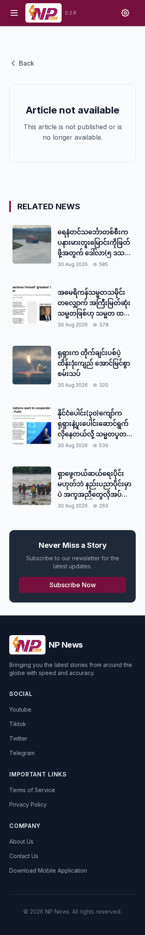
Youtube (20, 709)
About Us (21, 841)
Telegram (22, 752)
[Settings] (125, 13)
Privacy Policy (28, 804)
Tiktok (17, 723)
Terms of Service (32, 789)
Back (26, 63)
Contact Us (23, 855)
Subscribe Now (73, 585)
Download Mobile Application (48, 870)
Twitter (18, 738)
